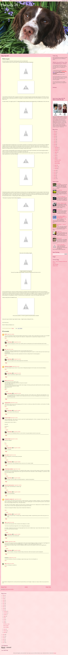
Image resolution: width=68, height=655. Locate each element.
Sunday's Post (59, 231)
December (56, 147)
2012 (55, 177)
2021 (55, 139)
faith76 (6, 334)
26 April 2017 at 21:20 (12, 557)
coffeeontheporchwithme (9, 468)
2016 (55, 170)
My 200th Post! (59, 190)
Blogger (55, 653)
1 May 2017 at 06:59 (17, 550)
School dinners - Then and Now (61, 225)
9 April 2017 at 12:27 (15, 366)
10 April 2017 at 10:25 (17, 393)
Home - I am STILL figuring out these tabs (60, 261)
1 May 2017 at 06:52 (17, 410)
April (56, 158)
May (55, 157)
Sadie (5, 522)
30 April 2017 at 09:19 (10, 563)
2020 (55, 141)
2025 (55, 132)
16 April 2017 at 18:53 (11, 541)
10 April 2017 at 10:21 (17, 342)
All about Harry (55, 265)
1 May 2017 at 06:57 (17, 514)
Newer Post (4, 587)
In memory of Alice (58, 160)
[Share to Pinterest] (21, 328)
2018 (55, 144)
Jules (5, 349)
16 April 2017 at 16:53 (10, 522)
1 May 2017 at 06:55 (17, 477)
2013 (55, 175)
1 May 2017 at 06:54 (17, 461)
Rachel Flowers (9, 342)
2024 (55, 134)
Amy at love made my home (9, 485)
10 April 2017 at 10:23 (17, 373)
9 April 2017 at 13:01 (10, 380)
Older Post (48, 587)
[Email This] (17, 328)
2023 (55, 136)
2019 (55, 142)
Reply (5, 338)
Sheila (6, 380)
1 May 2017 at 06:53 (17, 431)
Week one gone (57, 161)
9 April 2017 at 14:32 (14, 402)
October (56, 150)
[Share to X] (19, 328)
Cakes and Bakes (55, 264)
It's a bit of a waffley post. (61, 196)
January (56, 168)
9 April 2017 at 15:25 (16, 468)
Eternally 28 (9, 5)
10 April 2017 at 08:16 (17, 485)
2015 (55, 172)
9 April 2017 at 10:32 (9, 349)
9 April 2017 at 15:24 (12, 454)
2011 (55, 178)
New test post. (59, 238)
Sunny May (58, 183)
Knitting (54, 262)
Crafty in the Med (7, 417)
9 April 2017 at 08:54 (10, 334)
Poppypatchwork (7, 402)
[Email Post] (16, 328)
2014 (55, 173)
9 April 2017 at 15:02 (14, 417)
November (57, 148)
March (56, 165)
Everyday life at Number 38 (9, 499)
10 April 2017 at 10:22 (17, 359)
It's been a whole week (60, 244)
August (56, 152)
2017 (55, 145)
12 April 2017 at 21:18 (17, 499)
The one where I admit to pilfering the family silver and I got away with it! (62, 217)
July (55, 153)
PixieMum (6, 541)
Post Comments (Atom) (9, 589)
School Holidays (57, 163)
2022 (55, 137)
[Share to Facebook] (20, 328)
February (56, 166)
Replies (7, 340)
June (55, 155)
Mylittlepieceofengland (8, 366)
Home (26, 587)
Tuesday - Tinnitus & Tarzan (61, 203)
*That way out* (59, 209)
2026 (55, 131)
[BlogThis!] (18, 328)
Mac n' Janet (7, 454)
